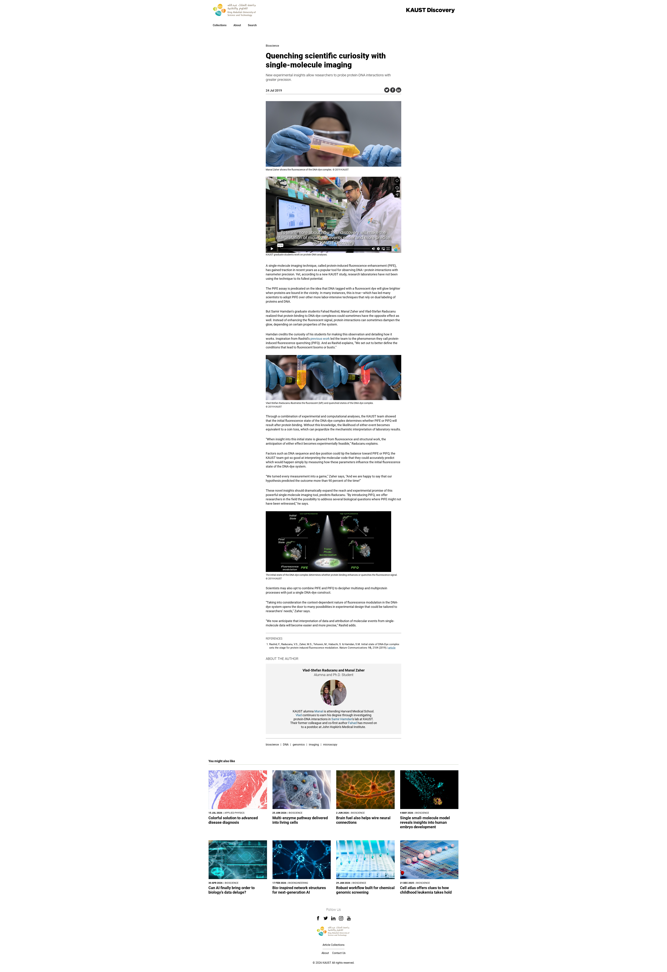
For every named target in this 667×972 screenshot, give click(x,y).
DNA (286, 744)
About (237, 25)
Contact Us (338, 953)
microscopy (330, 744)
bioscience (272, 744)
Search (252, 25)
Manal (318, 711)
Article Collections (333, 945)
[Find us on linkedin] (333, 919)
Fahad (352, 723)
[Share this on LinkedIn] (398, 90)
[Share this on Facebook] (392, 90)
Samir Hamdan (341, 719)
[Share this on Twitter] (386, 90)
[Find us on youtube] (349, 919)
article (392, 647)
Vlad (299, 715)
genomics (299, 744)
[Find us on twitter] (326, 919)
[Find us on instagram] (341, 919)
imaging (314, 744)
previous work (320, 338)
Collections (220, 25)
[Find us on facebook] (318, 919)
